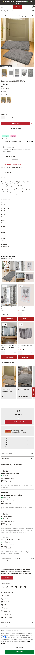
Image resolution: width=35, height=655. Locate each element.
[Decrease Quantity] (3, 118)
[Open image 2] (11, 73)
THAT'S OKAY (19, 652)
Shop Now (8, 172)
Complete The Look (17, 128)
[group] (4, 397)
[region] (17, 641)
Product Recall (7, 614)
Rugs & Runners (27, 16)
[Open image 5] (31, 73)
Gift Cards (6, 602)
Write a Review (5, 88)
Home (2, 16)
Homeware (8, 16)
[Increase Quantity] (12, 118)
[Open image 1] (4, 73)
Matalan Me (7, 611)
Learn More (9, 151)
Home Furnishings (17, 16)
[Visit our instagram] (7, 586)
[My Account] (29, 7)
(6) (2, 86)
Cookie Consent (8, 617)
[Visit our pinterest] (25, 586)
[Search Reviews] (32, 454)
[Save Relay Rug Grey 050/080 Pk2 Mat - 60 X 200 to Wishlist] (32, 123)
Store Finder (7, 595)
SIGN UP (7, 577)
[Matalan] (17, 7)
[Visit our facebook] (16, 586)
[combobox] (17, 110)
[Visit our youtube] (11, 586)
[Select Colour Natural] (8, 100)
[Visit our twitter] (2, 586)
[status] (8, 117)
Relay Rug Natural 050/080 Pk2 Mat (7, 390)
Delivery (6, 605)
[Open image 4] (24, 73)
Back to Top (17, 558)
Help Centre (7, 598)
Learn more (30, 141)
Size (2, 106)
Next (32, 558)
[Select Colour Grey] (3, 100)
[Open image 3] (17, 73)
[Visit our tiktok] (21, 586)
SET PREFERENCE (19, 647)
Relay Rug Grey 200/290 (24, 389)
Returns (6, 608)
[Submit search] (5, 7)
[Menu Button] (2, 7)
